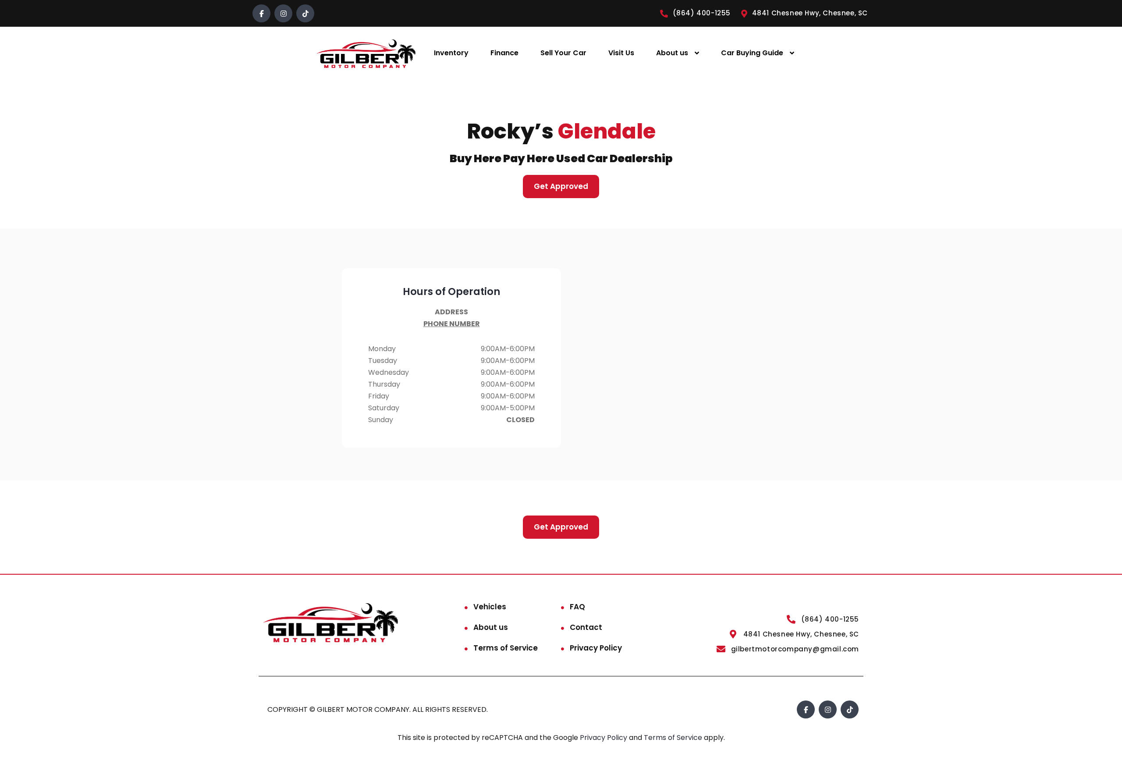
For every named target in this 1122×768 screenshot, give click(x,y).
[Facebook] (261, 13)
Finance (504, 53)
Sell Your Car (563, 53)
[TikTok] (305, 13)
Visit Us (621, 53)
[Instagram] (283, 13)
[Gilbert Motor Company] (365, 53)
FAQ (577, 606)
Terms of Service (505, 648)
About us (672, 53)
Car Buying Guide (752, 53)
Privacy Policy (596, 648)
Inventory (451, 53)
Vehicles (489, 606)
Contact (586, 627)
